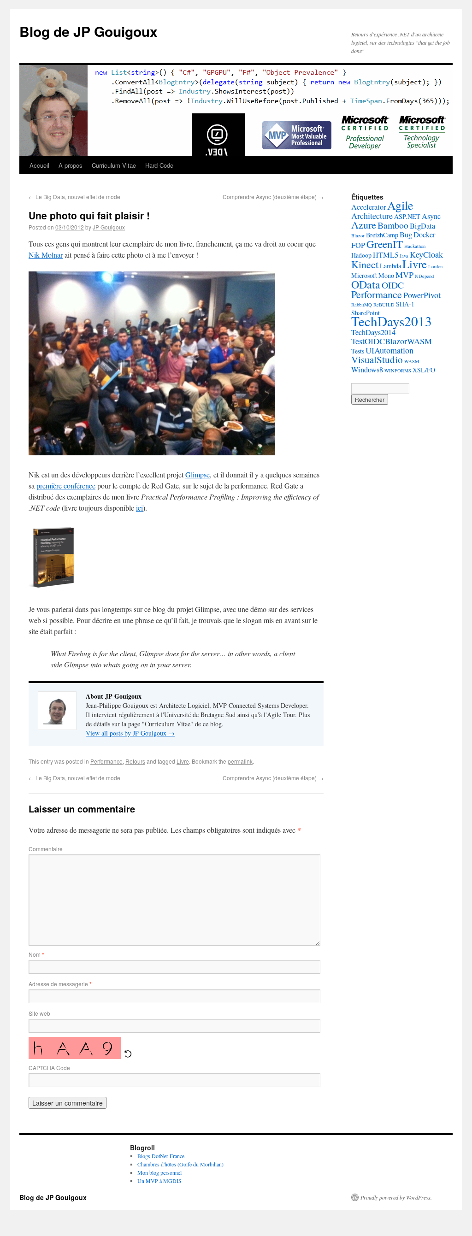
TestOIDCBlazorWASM (391, 341)
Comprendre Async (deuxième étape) (273, 196)
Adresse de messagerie (60, 984)
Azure (363, 224)
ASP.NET (407, 216)
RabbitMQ (361, 304)
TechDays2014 (373, 332)
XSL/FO (424, 369)
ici (139, 507)
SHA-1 (405, 304)
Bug (406, 235)
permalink (240, 761)
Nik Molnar (46, 254)
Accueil (39, 165)
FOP (358, 245)
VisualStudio (377, 359)
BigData (422, 226)
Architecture (372, 215)
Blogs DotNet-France (160, 1155)
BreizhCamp (382, 234)
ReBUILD (384, 304)
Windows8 (367, 370)
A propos (71, 165)
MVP (404, 274)
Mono (386, 275)
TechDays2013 (391, 321)
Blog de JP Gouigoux (88, 31)
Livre (183, 761)
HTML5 (385, 255)
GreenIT (384, 244)
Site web (39, 1013)
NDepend (424, 276)
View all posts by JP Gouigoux (130, 733)
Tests (357, 351)
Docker (424, 235)
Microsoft (364, 275)
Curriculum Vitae (114, 165)
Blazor (358, 235)
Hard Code (159, 165)
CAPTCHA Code (49, 1067)
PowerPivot (422, 294)
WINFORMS (397, 370)
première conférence (65, 485)
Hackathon (414, 246)
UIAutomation (389, 350)
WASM (411, 361)
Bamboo (393, 225)
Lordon (435, 266)
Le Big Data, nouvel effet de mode (74, 196)
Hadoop (361, 255)
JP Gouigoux (109, 227)
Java (404, 256)
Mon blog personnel (159, 1172)
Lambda (390, 265)
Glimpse (197, 474)
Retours (135, 761)
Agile (400, 205)
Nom (36, 954)
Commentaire (46, 849)
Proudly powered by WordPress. (396, 1197)
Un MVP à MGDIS (159, 1180)
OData (365, 284)
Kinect (364, 264)
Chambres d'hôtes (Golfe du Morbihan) (180, 1164)
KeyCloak (426, 254)
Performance (106, 761)
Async (431, 216)
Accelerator (368, 207)
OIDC (393, 285)
